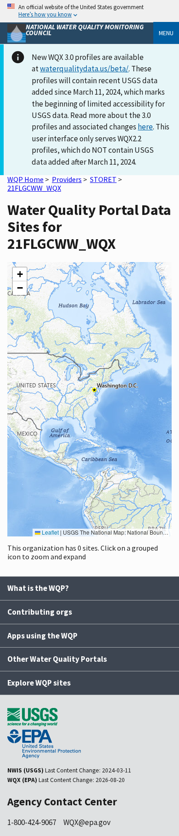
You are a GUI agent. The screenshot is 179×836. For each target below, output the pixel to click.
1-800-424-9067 (31, 822)
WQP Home (25, 179)
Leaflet (49, 532)
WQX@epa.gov (87, 822)
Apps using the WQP (42, 636)
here (145, 127)
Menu (166, 33)
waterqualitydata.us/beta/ (84, 69)
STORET (103, 179)
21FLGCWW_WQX (34, 188)
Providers (67, 179)
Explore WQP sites (39, 683)
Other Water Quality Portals (57, 659)
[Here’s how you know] (89, 11)
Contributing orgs (39, 612)
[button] (20, 274)
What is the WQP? (38, 588)
